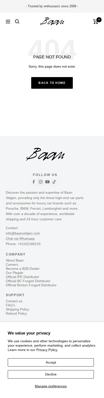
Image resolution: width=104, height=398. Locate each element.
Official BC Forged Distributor (28, 281)
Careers (12, 264)
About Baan (15, 260)
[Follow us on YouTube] (47, 182)
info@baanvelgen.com (23, 233)
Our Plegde (14, 273)
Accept (51, 362)
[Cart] (95, 21)
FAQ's (10, 305)
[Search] (17, 21)
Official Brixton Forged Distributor (31, 285)
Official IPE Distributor (22, 277)
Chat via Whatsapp (20, 238)
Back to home (52, 83)
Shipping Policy (17, 309)
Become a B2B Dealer (23, 269)
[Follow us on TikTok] (54, 182)
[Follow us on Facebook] (33, 182)
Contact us (14, 301)
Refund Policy (16, 313)
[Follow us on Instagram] (40, 182)
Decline (51, 374)
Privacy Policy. (47, 350)
